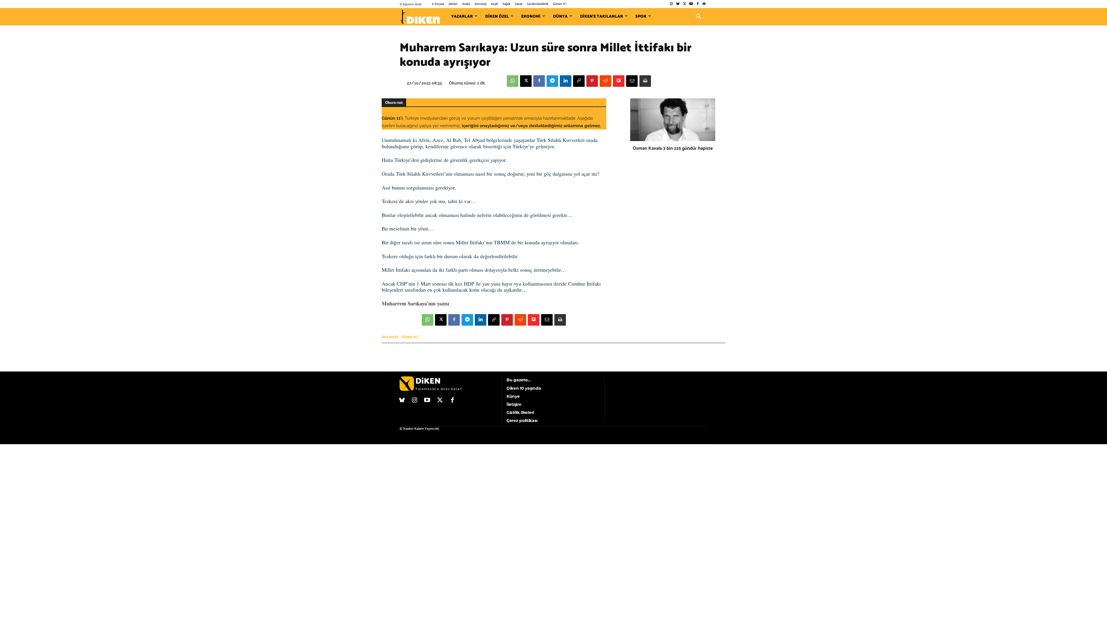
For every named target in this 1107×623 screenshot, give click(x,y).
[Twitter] (684, 4)
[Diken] (420, 17)
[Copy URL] (579, 81)
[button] (698, 16)
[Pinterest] (592, 81)
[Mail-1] (704, 4)
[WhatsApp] (512, 81)
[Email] (632, 81)
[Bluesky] (678, 4)
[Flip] (618, 81)
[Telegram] (552, 81)
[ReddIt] (605, 81)
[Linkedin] (565, 81)
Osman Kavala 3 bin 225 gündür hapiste (673, 148)
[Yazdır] (645, 81)
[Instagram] (671, 4)
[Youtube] (691, 4)
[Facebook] (697, 4)
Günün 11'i (410, 337)
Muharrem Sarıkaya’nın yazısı (415, 303)
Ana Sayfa (390, 337)
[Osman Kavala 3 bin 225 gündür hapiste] (672, 119)
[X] (526, 81)
